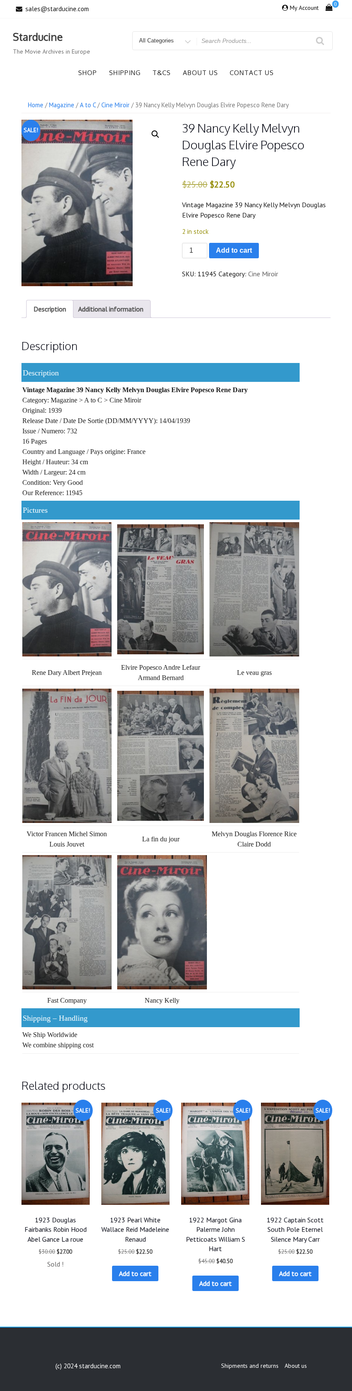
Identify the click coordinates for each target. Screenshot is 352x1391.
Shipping (125, 73)
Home (35, 105)
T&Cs (161, 73)
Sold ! (55, 1264)
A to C (88, 105)
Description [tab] (49, 309)
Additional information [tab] (110, 309)
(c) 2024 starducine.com (88, 1366)
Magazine (61, 105)
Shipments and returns (250, 1366)
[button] (155, 134)
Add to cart (234, 250)
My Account (304, 8)
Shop (87, 73)
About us (200, 73)
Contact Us (252, 73)
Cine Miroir (115, 105)
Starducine (38, 36)
